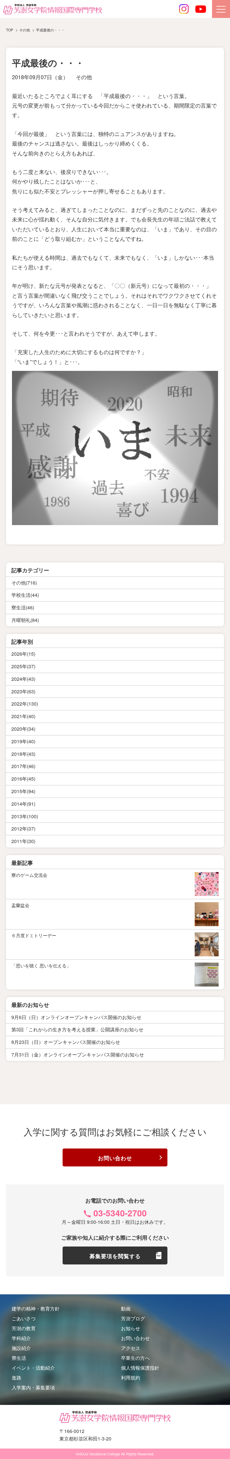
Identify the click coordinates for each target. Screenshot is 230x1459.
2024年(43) (23, 678)
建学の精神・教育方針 (36, 1308)
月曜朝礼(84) (25, 620)
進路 (16, 1377)
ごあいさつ (24, 1318)
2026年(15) (23, 653)
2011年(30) (23, 841)
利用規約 (130, 1377)
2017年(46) (23, 766)
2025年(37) (23, 666)
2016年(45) (23, 778)
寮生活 (19, 1357)
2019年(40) (23, 741)
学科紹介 (21, 1338)
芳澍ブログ (133, 1318)
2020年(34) (23, 728)
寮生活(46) (22, 607)
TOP (9, 29)
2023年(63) (23, 691)
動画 (126, 1308)
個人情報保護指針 (140, 1367)
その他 (84, 77)
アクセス (130, 1348)
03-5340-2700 (120, 1213)
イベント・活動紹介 (33, 1367)
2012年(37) (23, 828)
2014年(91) (23, 803)
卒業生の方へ (135, 1357)
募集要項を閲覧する (115, 1256)
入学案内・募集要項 (33, 1387)
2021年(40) (23, 716)
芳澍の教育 (24, 1328)
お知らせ (130, 1328)
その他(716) (24, 582)
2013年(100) (24, 816)
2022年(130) (24, 703)
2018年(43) (23, 753)
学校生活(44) (25, 594)
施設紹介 (21, 1348)
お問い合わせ (115, 1158)
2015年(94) (23, 791)
